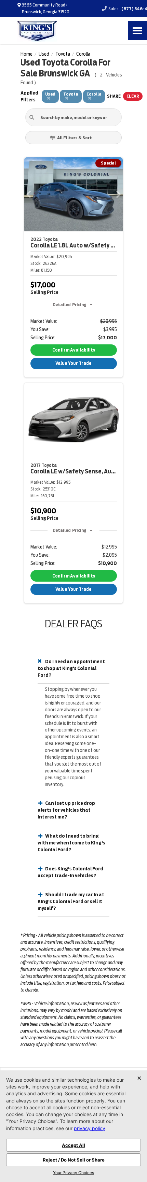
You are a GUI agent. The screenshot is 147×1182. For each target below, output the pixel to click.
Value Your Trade (73, 363)
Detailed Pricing (69, 304)
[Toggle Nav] (137, 30)
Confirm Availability (73, 350)
